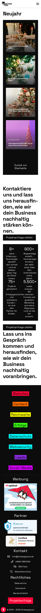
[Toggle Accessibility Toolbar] (3, 609)
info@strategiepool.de (23, 556)
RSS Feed (22, 566)
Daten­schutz (21, 583)
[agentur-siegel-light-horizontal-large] (20, 527)
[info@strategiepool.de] (9, 556)
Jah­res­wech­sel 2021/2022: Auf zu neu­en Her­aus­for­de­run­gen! (20, 144)
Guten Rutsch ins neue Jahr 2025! (18, 47)
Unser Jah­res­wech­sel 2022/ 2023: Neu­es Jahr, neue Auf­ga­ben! (19, 111)
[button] (38, 4)
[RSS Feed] (16, 566)
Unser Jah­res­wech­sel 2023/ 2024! (18, 79)
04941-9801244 (23, 561)
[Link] (20, 393)
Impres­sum (20, 588)
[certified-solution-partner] (20, 541)
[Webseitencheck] (12, 571)
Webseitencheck (23, 571)
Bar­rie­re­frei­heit (20, 593)
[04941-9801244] (13, 561)
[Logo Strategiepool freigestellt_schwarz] (7, 4)
